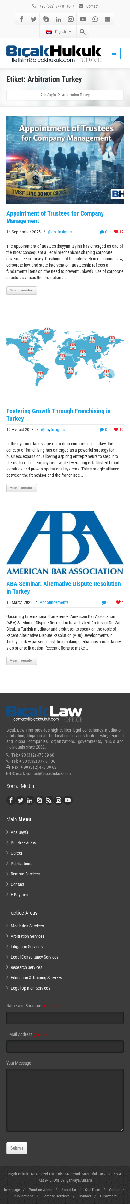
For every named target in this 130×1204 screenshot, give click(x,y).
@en (52, 231)
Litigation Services (27, 946)
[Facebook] (21, 19)
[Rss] (49, 800)
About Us (68, 1189)
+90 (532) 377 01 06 (55, 6)
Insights (65, 231)
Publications (21, 863)
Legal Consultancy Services (34, 956)
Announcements (54, 602)
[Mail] (107, 19)
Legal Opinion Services (30, 988)
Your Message (18, 1063)
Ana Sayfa (19, 832)
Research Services (26, 967)
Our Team (92, 1189)
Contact (92, 6)
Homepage (11, 1189)
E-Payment (20, 894)
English (60, 32)
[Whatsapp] (95, 19)
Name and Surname (32, 1005)
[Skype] (46, 19)
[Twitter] (33, 19)
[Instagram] (70, 19)
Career (16, 853)
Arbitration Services (27, 936)
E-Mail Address (28, 1034)
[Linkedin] (58, 19)
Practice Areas (23, 842)
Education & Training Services (36, 977)
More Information (21, 290)
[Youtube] (83, 19)
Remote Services (25, 873)
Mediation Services (27, 925)
